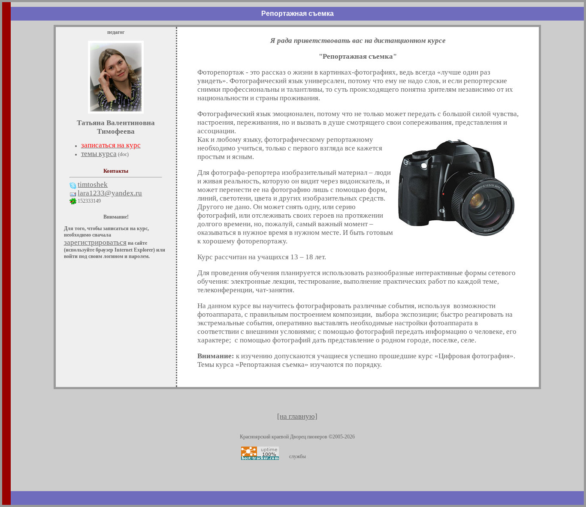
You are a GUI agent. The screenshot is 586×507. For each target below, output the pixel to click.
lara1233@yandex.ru (110, 193)
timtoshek (93, 184)
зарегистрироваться (95, 242)
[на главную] (297, 416)
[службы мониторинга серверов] (260, 453)
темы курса (99, 154)
